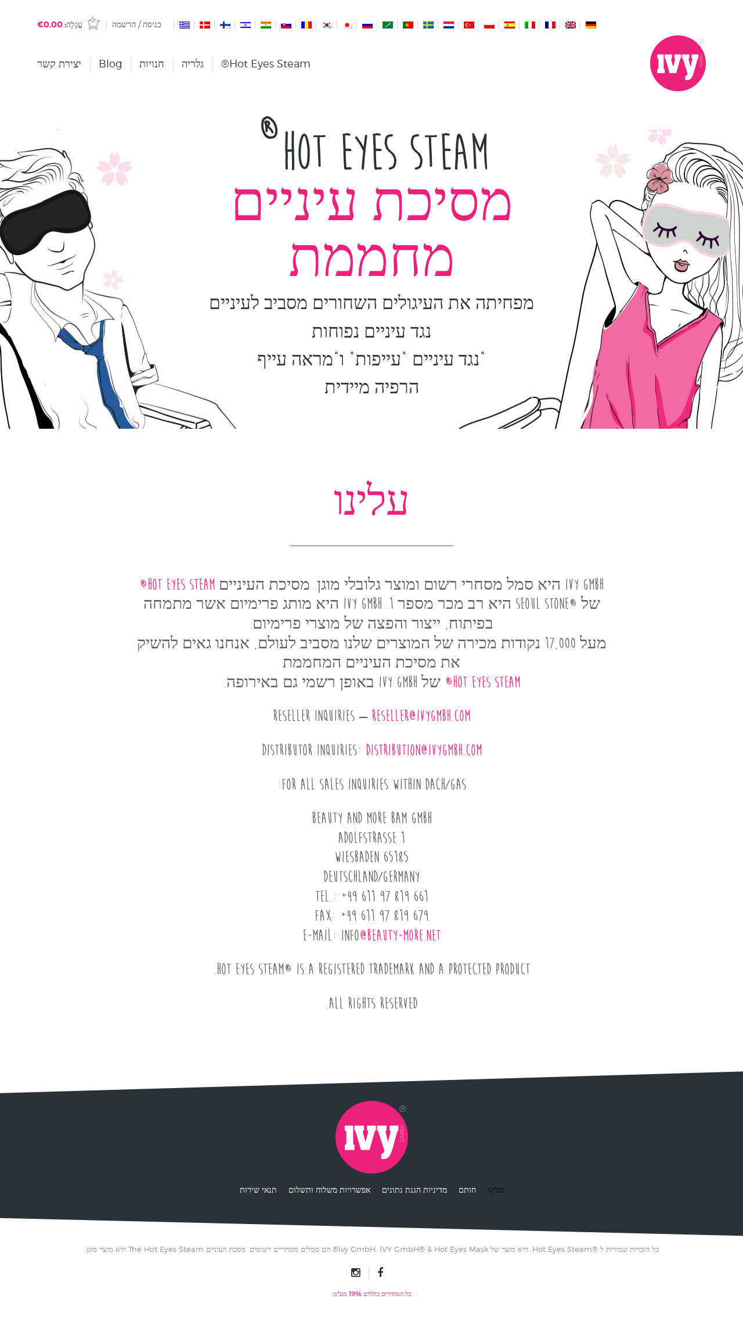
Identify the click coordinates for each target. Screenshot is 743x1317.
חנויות (151, 64)
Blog (110, 64)
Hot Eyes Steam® (266, 64)
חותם (467, 1189)
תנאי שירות (258, 1189)
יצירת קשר (59, 64)
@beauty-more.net (400, 936)
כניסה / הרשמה (136, 24)
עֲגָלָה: (59, 24)
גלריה (193, 64)
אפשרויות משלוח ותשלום (329, 1189)
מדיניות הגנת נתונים (414, 1189)
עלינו (496, 1189)
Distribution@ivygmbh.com (424, 750)
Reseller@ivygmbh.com (421, 716)
